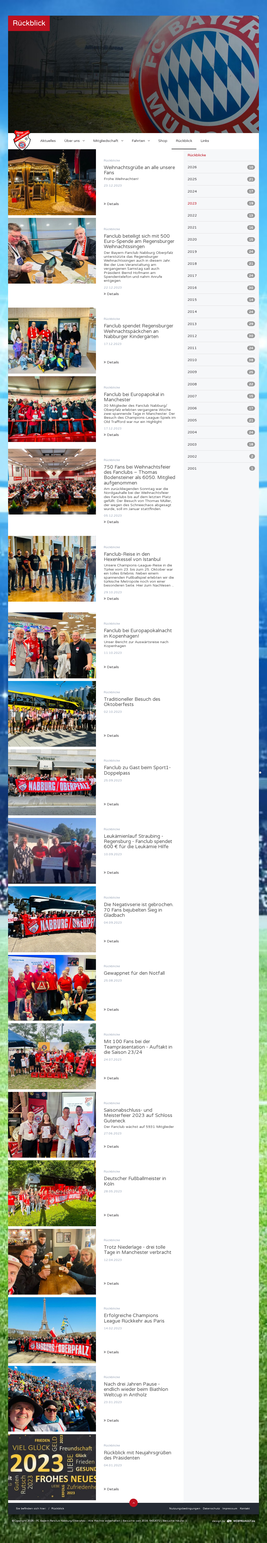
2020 (220, 239)
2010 (220, 360)
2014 (220, 311)
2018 (220, 263)
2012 (220, 336)
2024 (220, 191)
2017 (220, 275)
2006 (220, 408)
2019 (220, 251)
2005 (220, 420)
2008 (220, 384)
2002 (220, 456)
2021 (220, 227)
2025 (220, 179)
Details (112, 204)
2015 (220, 299)
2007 (220, 396)
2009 (220, 372)
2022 (220, 215)
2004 (220, 432)
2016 (220, 287)
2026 (220, 167)
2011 (220, 348)
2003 (220, 444)
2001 (220, 468)
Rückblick (57, 1508)
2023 (220, 203)
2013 (220, 324)
